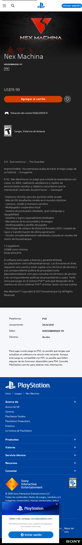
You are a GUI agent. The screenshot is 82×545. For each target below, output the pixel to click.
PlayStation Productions (17, 421)
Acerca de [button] (11, 402)
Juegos (18, 393)
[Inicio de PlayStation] (41, 6)
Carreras (9, 411)
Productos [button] (12, 439)
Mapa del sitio (69, 530)
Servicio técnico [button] (15, 455)
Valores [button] (10, 447)
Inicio (8, 393)
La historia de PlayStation (18, 430)
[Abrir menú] (4, 5)
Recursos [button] (11, 463)
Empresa (9, 426)
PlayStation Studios (15, 416)
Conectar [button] (11, 471)
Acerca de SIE (12, 406)
